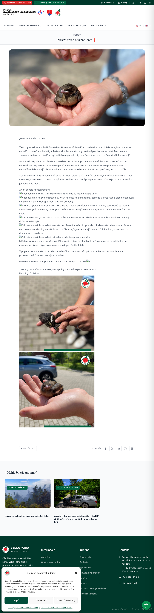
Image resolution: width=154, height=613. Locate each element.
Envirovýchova (77, 25)
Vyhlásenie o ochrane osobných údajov (55, 607)
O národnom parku (30, 25)
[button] (76, 573)
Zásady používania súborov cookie (23, 607)
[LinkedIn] (118, 448)
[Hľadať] (132, 2)
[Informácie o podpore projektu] (23, 12)
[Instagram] (145, 3)
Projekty (84, 562)
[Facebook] (140, 3)
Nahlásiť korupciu (88, 593)
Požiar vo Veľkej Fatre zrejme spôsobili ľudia (27, 515)
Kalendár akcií (55, 25)
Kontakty (84, 583)
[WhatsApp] (125, 448)
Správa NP (85, 567)
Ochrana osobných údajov (93, 588)
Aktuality (10, 25)
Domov (77, 35)
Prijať (16, 600)
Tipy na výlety (97, 25)
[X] (112, 448)
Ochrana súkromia (120, 609)
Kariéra (83, 578)
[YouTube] (150, 3)
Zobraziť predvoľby (66, 600)
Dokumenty (85, 557)
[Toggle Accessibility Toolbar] (146, 605)
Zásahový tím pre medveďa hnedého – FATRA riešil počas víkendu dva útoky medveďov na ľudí (76, 519)
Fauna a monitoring (67, 487)
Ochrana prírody (17, 487)
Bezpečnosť (28, 448)
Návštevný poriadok (90, 572)
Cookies (135, 609)
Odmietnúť (41, 600)
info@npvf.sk (130, 583)
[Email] (132, 448)
